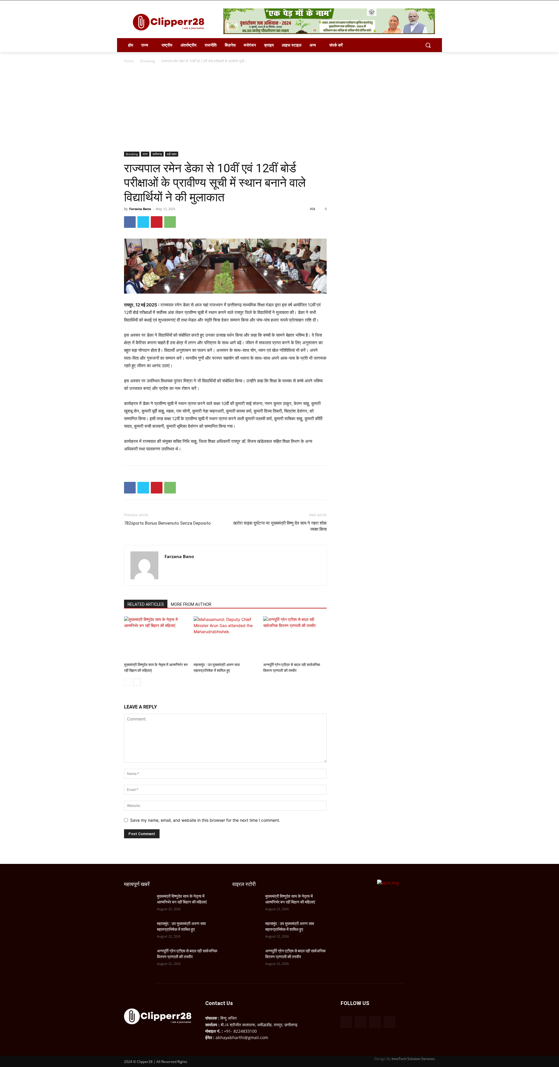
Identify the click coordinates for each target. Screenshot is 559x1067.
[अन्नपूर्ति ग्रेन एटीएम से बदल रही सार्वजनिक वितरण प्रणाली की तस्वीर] (295, 638)
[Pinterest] (156, 222)
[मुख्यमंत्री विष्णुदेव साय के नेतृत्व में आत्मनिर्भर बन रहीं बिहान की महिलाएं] (155, 638)
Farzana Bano (140, 209)
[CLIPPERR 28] (170, 22)
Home (129, 60)
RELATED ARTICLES (146, 604)
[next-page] (137, 682)
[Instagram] (360, 1022)
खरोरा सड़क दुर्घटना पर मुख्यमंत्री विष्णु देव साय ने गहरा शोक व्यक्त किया (280, 526)
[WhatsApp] (170, 222)
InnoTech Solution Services (413, 1058)
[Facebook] (130, 222)
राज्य (145, 154)
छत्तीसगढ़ (157, 154)
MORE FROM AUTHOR (191, 604)
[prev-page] (127, 682)
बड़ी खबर (171, 154)
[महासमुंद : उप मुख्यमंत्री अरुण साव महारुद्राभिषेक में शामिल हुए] (225, 638)
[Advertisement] (279, 108)
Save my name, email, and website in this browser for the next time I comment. (205, 820)
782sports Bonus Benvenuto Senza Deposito (167, 523)
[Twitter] (143, 222)
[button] (428, 45)
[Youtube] (389, 1022)
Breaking (147, 60)
